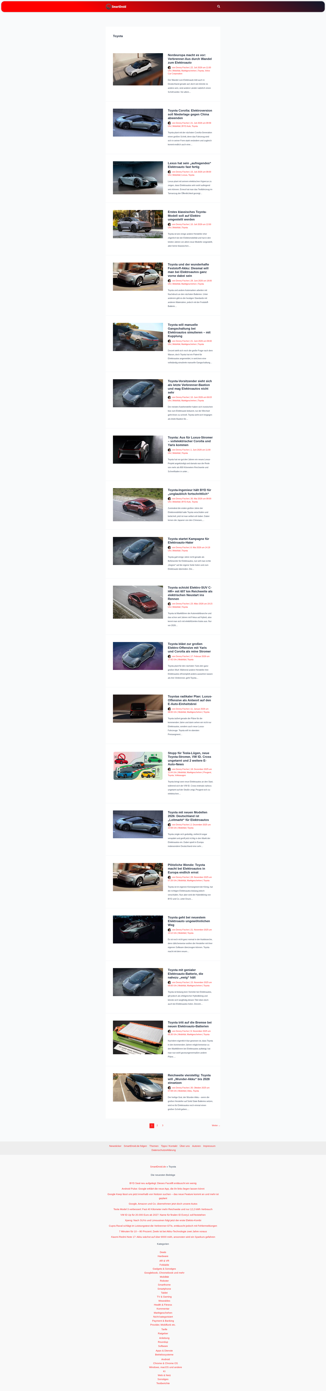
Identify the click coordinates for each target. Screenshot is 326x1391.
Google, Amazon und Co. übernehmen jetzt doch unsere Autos (163, 1203)
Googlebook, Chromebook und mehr (164, 1272)
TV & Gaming (164, 1296)
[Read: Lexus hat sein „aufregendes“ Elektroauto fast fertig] (138, 177)
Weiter (216, 1125)
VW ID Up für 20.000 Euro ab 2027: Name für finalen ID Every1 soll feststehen (163, 1215)
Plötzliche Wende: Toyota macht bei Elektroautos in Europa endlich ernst (186, 868)
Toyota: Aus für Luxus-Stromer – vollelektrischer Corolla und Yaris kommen (190, 441)
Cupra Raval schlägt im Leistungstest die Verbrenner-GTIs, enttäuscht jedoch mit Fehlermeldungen (163, 1225)
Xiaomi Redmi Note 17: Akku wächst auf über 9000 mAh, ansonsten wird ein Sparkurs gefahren (163, 1237)
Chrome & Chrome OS (165, 1363)
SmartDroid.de (158, 1166)
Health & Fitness (163, 1304)
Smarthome (164, 1284)
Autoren (196, 1146)
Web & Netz (164, 1375)
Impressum (209, 1146)
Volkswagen (180, 775)
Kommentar (163, 1308)
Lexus (184, 175)
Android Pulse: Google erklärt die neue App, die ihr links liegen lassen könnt (163, 1188)
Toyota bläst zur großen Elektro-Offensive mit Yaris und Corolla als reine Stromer (189, 647)
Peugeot (207, 772)
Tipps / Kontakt (169, 1146)
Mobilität (176, 71)
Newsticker (115, 1146)
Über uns (185, 1146)
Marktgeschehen (188, 71)
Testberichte (163, 1383)
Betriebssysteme (164, 1354)
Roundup (163, 1342)
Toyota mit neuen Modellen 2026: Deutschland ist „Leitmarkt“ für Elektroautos (188, 816)
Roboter (164, 1280)
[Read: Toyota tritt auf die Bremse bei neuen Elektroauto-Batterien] (138, 1037)
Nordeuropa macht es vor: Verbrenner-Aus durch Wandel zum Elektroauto (190, 58)
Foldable (164, 1264)
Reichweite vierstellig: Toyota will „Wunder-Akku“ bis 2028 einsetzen (189, 1079)
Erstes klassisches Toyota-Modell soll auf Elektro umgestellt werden (187, 215)
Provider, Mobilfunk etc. (163, 1324)
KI (164, 1371)
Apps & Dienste (164, 1350)
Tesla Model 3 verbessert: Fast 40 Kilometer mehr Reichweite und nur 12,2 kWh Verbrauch (163, 1209)
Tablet (164, 1292)
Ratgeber (163, 1333)
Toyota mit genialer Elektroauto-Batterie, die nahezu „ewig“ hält (185, 973)
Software (163, 1346)
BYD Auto (186, 126)
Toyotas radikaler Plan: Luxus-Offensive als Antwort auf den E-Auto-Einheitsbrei (190, 700)
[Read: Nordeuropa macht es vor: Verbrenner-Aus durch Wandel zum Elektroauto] (138, 69)
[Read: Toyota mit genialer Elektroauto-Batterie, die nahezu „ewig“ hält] (138, 982)
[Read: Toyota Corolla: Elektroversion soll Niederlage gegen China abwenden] (138, 122)
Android (165, 1359)
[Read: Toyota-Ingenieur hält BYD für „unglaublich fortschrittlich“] (138, 504)
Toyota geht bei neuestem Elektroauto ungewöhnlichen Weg (189, 921)
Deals (163, 1252)
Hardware (163, 1256)
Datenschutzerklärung (164, 1150)
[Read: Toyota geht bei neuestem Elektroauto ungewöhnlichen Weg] (138, 929)
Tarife (164, 1329)
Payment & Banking (163, 1320)
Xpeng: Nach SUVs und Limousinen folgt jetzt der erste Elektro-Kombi (163, 1220)
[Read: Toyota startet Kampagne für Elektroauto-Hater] (138, 550)
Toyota (201, 71)
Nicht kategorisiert (163, 1316)
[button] (218, 7)
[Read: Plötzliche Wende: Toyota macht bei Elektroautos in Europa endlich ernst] (138, 876)
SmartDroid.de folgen (135, 1146)
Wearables (164, 1300)
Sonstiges (163, 1379)
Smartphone (164, 1288)
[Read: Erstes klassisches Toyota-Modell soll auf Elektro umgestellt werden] (138, 224)
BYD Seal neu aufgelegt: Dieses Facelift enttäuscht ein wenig (163, 1183)
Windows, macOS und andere (165, 1367)
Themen (154, 1146)
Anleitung (164, 1338)
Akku (189, 1091)
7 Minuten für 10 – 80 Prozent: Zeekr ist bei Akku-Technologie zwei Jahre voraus (163, 1231)
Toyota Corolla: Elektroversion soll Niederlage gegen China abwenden (190, 114)
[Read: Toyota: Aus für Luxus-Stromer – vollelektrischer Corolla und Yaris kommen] (138, 449)
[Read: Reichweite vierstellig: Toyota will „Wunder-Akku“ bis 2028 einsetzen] (138, 1087)
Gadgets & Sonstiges (164, 1268)
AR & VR (164, 1260)
